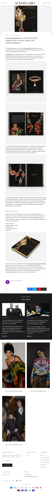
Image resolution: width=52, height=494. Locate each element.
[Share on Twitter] (34, 289)
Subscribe (7, 465)
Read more (4, 336)
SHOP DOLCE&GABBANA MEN (38, 391)
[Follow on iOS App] (17, 480)
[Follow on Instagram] (6, 480)
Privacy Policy (43, 464)
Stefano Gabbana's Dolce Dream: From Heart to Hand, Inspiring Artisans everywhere (12, 322)
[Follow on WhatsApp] (13, 480)
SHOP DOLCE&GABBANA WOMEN (14, 391)
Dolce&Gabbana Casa (32, 317)
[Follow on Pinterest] (10, 480)
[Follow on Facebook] (3, 480)
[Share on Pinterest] (39, 289)
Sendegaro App (5, 474)
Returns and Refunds (45, 459)
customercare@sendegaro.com (31, 476)
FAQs (28, 455)
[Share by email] (44, 289)
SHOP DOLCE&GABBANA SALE (13, 444)
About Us (42, 455)
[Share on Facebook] (29, 289)
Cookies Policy (43, 467)
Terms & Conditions (44, 462)
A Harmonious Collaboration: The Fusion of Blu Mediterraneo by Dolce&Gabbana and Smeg (38, 322)
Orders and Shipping (44, 457)
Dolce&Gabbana (16, 35)
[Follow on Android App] (20, 480)
